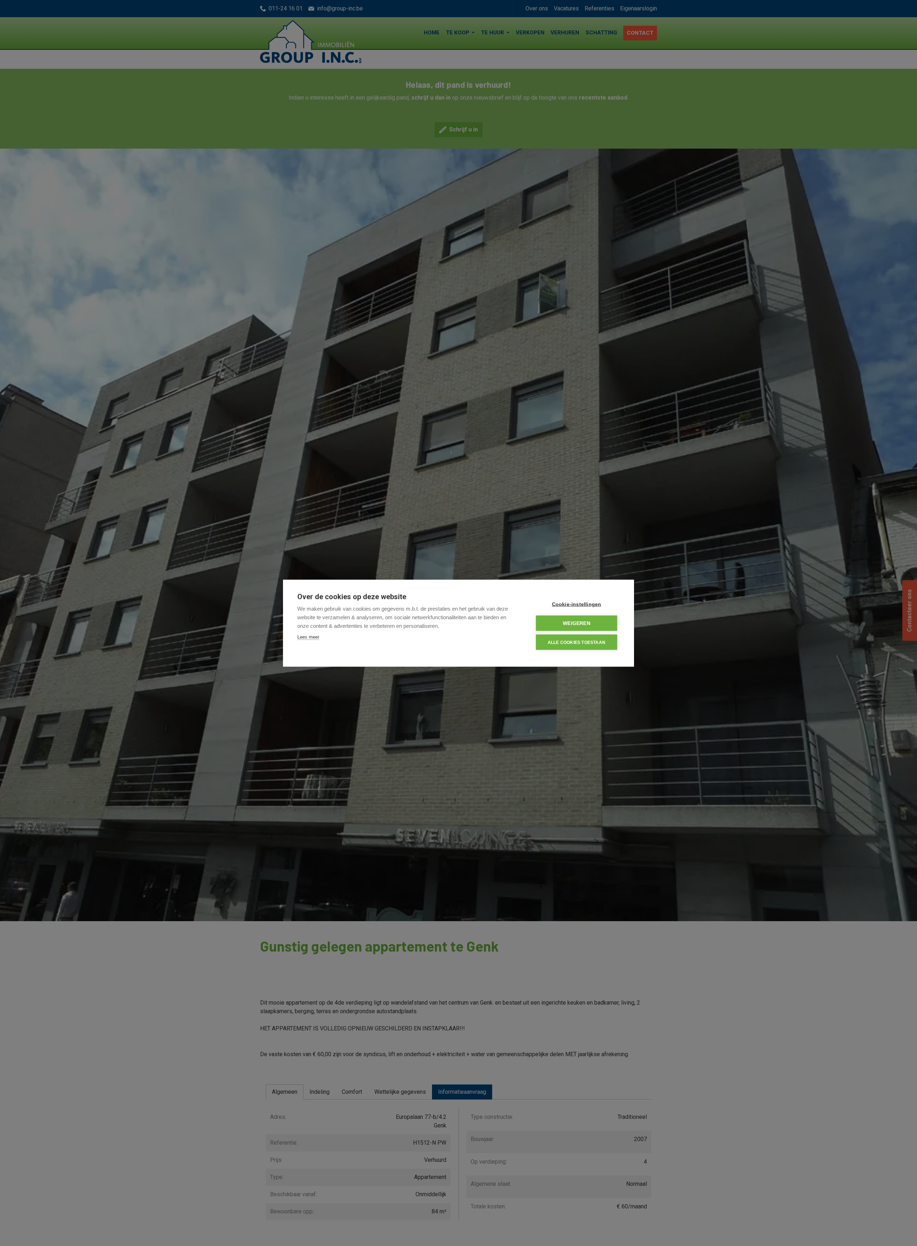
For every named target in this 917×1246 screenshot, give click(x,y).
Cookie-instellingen (576, 604)
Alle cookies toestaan (576, 642)
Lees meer (308, 636)
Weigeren (576, 623)
